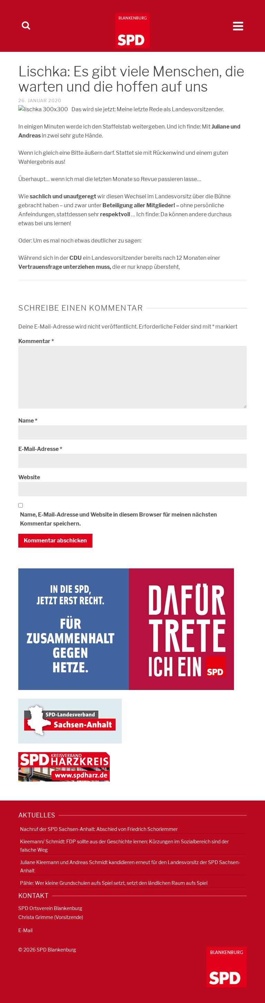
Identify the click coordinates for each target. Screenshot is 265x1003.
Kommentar (36, 341)
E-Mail (25, 930)
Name (27, 420)
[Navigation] (238, 26)
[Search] (25, 26)
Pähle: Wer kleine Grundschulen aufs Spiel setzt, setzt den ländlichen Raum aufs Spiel (113, 883)
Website (29, 477)
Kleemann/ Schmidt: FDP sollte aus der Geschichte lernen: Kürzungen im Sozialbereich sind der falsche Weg (124, 846)
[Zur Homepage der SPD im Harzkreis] (64, 766)
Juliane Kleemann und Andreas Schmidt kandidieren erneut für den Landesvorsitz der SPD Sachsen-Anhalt (130, 866)
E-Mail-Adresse (40, 449)
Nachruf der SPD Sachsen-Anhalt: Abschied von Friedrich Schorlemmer (99, 829)
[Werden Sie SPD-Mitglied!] (126, 628)
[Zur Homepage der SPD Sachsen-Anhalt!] (70, 720)
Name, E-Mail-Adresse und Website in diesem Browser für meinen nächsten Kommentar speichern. (118, 519)
